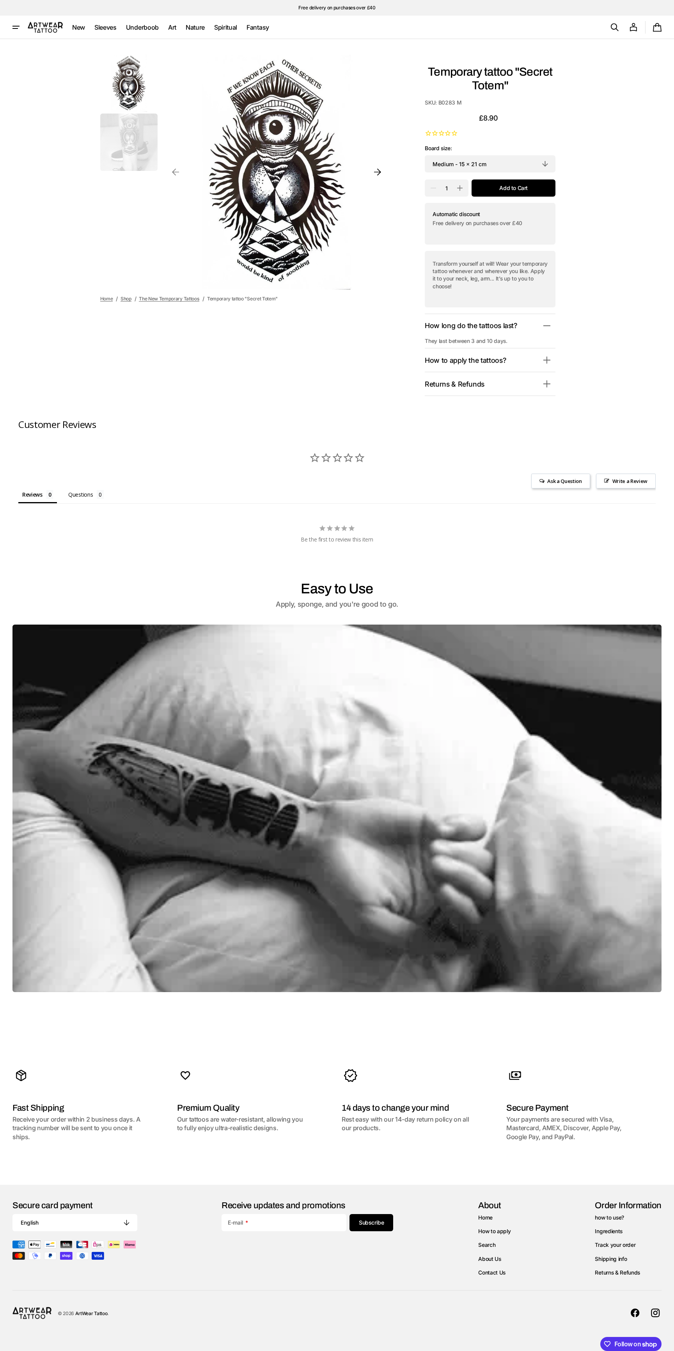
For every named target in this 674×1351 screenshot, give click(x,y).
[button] (614, 27)
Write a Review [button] (630, 481)
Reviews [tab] (32, 494)
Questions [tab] (80, 494)
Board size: (438, 148)
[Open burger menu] (16, 27)
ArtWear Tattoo (91, 1313)
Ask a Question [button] (564, 481)
